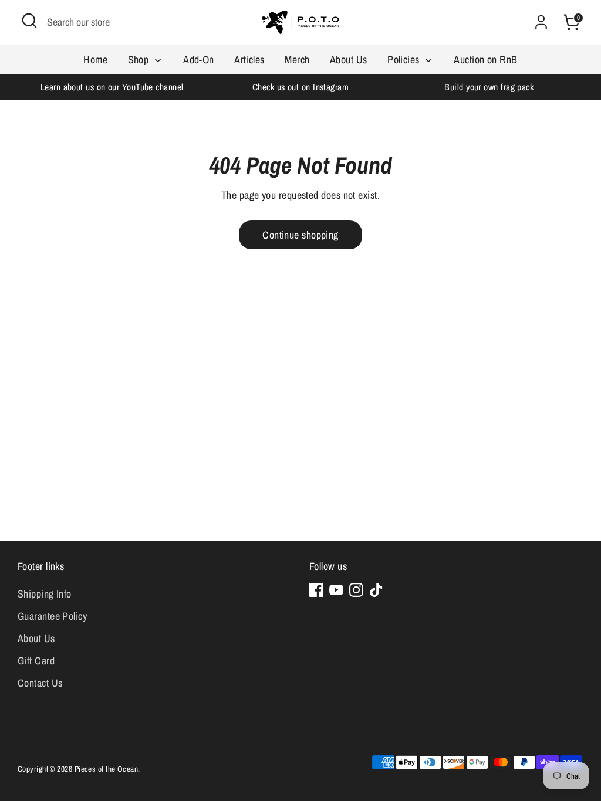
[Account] (541, 22)
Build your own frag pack (489, 87)
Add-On (198, 59)
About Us (348, 59)
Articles (249, 59)
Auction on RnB (485, 59)
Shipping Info (45, 593)
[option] (112, 87)
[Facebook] (316, 590)
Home (95, 59)
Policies (404, 59)
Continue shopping (300, 235)
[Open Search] (29, 20)
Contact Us (40, 683)
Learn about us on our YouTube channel (112, 87)
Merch (297, 59)
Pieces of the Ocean (107, 768)
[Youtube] (336, 590)
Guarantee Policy (52, 616)
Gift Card (36, 660)
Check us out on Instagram (300, 87)
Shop (139, 59)
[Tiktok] (376, 590)
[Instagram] (356, 590)
